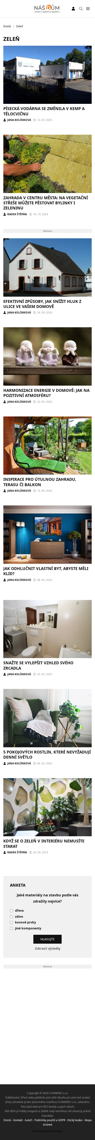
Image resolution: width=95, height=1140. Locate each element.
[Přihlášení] (73, 8)
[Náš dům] (47, 8)
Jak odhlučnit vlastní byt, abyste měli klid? (45, 571)
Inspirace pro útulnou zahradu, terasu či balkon (39, 482)
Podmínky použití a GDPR (49, 1120)
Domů (7, 1120)
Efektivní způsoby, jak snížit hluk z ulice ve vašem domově (42, 304)
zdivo (19, 917)
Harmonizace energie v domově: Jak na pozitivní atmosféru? (46, 393)
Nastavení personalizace (47, 1131)
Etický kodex (74, 1120)
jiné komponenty (28, 928)
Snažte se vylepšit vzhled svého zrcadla (38, 665)
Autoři (28, 1120)
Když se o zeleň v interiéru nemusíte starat (43, 843)
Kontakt (18, 1120)
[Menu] (88, 9)
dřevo (19, 911)
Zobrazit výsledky (47, 948)
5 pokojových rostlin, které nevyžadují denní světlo (47, 754)
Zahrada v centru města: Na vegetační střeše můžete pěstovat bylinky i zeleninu (45, 203)
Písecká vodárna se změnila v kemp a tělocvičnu (44, 111)
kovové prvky (25, 922)
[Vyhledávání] (81, 9)
